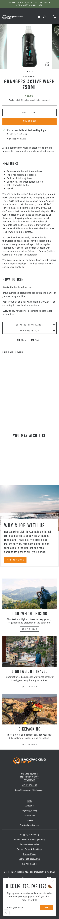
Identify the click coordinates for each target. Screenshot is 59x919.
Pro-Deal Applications (29, 825)
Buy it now (29, 121)
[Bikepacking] (29, 709)
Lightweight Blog (29, 810)
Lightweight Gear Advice (30, 858)
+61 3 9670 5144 (29, 784)
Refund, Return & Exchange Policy (29, 839)
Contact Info (29, 815)
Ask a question (29, 330)
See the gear (29, 629)
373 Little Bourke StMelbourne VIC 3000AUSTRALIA (29, 776)
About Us (29, 805)
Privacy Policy (29, 853)
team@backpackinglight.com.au (29, 790)
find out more (15, 560)
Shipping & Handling (29, 834)
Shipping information (29, 324)
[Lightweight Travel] (29, 651)
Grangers (29, 76)
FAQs (29, 800)
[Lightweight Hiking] (29, 594)
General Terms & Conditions (29, 849)
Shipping (25, 100)
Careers (29, 820)
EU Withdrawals (29, 863)
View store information (16, 138)
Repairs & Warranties (29, 844)
